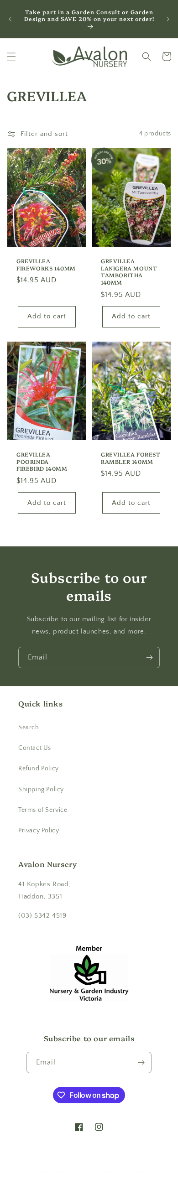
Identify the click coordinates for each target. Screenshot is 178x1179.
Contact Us (34, 748)
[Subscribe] (149, 657)
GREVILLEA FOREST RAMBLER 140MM (131, 458)
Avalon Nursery (74, 1171)
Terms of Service (43, 810)
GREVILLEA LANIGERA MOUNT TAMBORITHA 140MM (129, 271)
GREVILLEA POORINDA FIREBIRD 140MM (41, 462)
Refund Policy (38, 768)
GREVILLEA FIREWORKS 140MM (46, 264)
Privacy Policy (38, 830)
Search (28, 727)
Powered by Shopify (120, 1171)
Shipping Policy (41, 789)
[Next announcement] (168, 19)
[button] (11, 57)
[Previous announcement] (10, 19)
